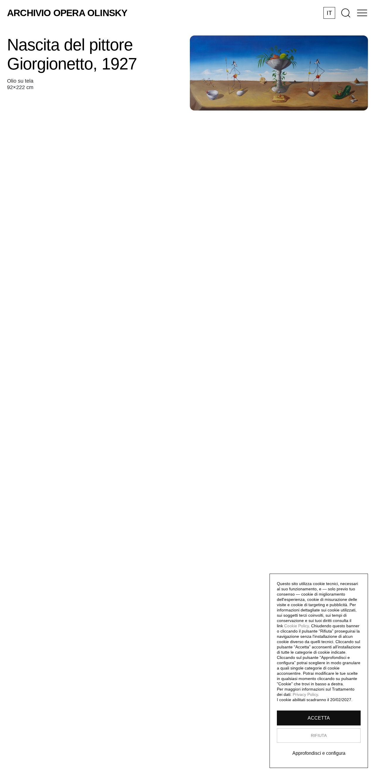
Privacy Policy (305, 694)
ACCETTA (319, 717)
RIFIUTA (319, 735)
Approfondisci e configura (318, 753)
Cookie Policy (296, 625)
